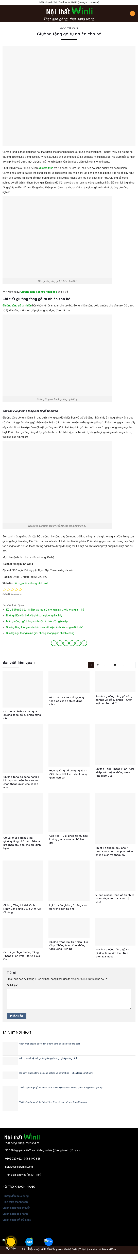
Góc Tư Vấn (69, 28)
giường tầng (46, 168)
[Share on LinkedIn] (84, 643)
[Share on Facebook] (60, 643)
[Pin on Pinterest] (78, 643)
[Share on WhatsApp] (54, 643)
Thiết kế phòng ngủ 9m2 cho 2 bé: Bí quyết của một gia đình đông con (53, 1102)
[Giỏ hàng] (132, 13)
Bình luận (12, 985)
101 (123, 665)
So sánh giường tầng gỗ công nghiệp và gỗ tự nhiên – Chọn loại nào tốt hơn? (56, 1073)
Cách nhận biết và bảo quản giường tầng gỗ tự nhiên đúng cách (49, 1043)
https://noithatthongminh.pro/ (31, 583)
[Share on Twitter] (66, 643)
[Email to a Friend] (72, 643)
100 (113, 665)
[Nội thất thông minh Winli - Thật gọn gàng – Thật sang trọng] (69, 13)
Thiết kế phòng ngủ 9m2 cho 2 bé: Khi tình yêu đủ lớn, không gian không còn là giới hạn (61, 1087)
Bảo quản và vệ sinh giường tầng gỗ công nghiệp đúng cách (48, 1058)
